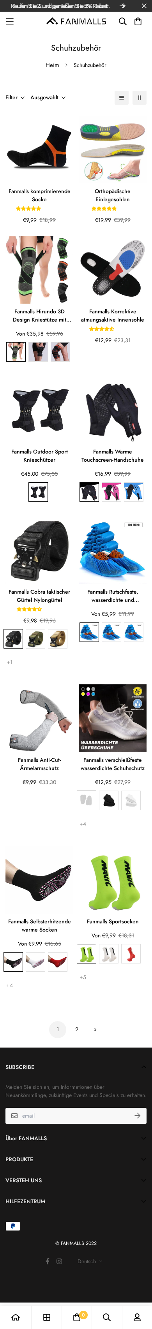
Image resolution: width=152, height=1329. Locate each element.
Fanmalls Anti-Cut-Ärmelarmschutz (39, 764)
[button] (29, 208)
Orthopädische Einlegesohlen (113, 195)
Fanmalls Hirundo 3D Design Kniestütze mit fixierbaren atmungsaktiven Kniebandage (39, 316)
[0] (77, 1317)
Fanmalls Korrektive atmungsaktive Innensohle (112, 315)
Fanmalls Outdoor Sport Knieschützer (39, 456)
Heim (52, 65)
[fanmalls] (76, 22)
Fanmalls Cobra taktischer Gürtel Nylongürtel (39, 596)
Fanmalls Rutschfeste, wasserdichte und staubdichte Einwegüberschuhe (112, 596)
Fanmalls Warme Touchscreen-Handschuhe (112, 456)
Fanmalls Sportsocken (113, 921)
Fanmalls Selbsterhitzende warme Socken (39, 925)
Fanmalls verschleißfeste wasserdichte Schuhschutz (113, 764)
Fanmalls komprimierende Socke (40, 195)
